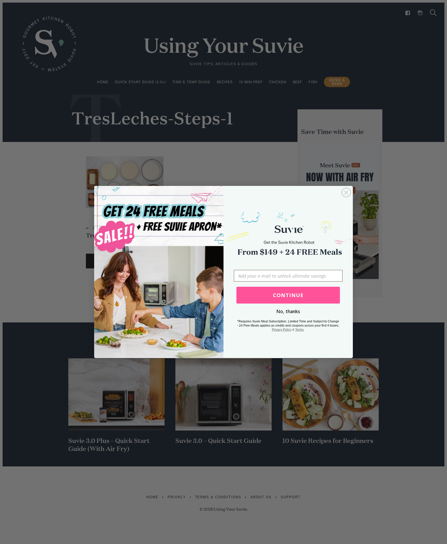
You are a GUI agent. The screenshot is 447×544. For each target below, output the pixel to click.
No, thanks (288, 311)
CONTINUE (288, 295)
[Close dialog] (346, 192)
